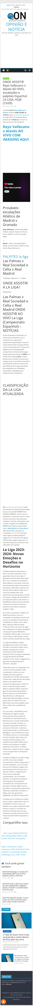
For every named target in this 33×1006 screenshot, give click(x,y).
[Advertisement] (16, 53)
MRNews (8, 984)
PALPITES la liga (15, 256)
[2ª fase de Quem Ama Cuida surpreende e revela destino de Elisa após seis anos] (16, 913)
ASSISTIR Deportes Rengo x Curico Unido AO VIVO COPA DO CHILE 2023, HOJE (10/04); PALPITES (15, 900)
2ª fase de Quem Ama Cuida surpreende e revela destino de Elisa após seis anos (16, 937)
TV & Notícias (7, 931)
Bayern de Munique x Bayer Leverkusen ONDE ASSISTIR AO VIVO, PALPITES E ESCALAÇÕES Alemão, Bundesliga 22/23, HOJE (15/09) (15, 851)
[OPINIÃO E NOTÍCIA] (3, 70)
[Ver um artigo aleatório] (29, 70)
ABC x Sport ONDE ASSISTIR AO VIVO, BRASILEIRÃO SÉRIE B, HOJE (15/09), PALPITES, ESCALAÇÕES (14, 836)
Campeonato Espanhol (21, 115)
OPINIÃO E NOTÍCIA (16, 26)
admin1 (17, 942)
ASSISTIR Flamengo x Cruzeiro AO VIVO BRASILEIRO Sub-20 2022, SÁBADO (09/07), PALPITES (15, 874)
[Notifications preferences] (3, 1001)
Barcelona (24, 528)
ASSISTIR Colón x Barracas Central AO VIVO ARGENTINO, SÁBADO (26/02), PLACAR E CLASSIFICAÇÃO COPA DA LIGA (15, 887)
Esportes (6, 78)
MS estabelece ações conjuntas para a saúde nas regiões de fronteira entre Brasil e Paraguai (21, 958)
